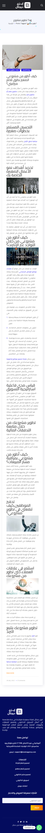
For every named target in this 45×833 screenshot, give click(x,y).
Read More (10, 673)
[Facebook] (18, 822)
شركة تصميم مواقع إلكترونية (16, 359)
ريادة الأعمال (26, 70)
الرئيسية (11, 23)
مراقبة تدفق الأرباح (30, 141)
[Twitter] (21, 822)
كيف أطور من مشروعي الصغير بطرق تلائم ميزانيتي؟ (21, 80)
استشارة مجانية (11, 661)
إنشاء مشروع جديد (13, 70)
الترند (33, 635)
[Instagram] (23, 822)
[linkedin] (26, 822)
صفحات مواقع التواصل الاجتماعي (21, 270)
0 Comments (21, 680)
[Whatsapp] (39, 827)
